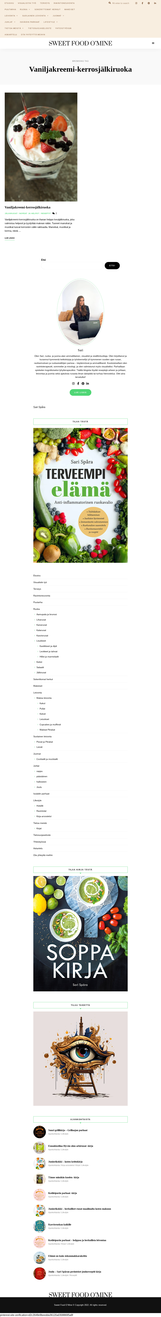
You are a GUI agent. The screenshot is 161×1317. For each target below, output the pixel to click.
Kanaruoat (41, 625)
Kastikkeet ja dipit (48, 646)
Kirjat (39, 828)
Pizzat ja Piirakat (44, 742)
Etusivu (37, 575)
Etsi (43, 260)
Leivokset (44, 719)
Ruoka (36, 609)
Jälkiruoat (11, 213)
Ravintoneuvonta (41, 595)
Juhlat (36, 766)
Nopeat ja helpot (29, 213)
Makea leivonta (44, 698)
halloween (41, 781)
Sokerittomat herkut (48, 9)
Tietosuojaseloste (39, 28)
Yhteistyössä (63, 28)
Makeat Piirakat (47, 729)
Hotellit (39, 806)
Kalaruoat (41, 630)
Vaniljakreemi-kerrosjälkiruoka (27, 207)
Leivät (39, 747)
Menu (153, 43)
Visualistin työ (40, 582)
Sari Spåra (39, 407)
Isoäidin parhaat (30, 22)
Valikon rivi (73, 383)
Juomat (57, 16)
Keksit (43, 714)
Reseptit (46, 213)
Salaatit (40, 667)
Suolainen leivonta (34, 16)
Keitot (39, 662)
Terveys (37, 589)
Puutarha (10, 9)
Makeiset (69, 9)
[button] (154, 4)
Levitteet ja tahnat (48, 651)
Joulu (39, 787)
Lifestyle (49, 22)
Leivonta (10, 16)
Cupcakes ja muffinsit (50, 724)
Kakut (42, 703)
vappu (39, 771)
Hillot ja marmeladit (49, 656)
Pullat (42, 708)
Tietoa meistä (13, 28)
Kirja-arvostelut (43, 816)
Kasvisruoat (42, 635)
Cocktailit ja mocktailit (47, 759)
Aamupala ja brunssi (46, 614)
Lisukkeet (41, 640)
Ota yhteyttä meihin (33, 35)
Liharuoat (41, 619)
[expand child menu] (28, 9)
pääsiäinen (41, 776)
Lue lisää (80, 392)
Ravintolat (41, 811)
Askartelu (11, 35)
